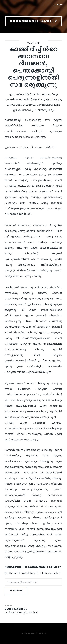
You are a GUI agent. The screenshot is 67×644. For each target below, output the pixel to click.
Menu (60, 4)
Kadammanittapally (33, 21)
